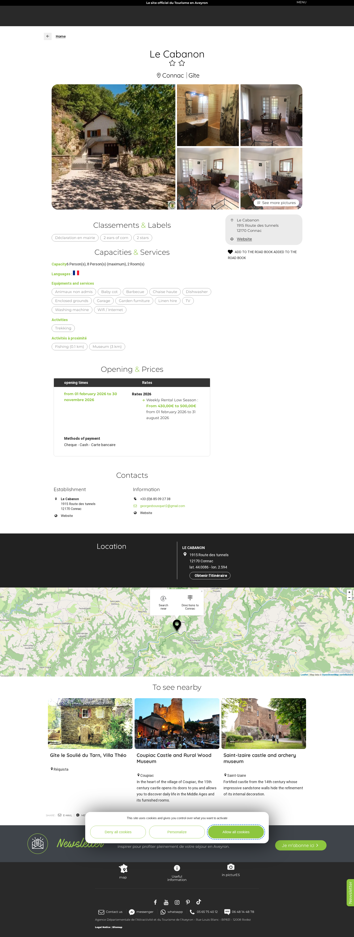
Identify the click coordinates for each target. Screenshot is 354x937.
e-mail (67, 815)
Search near (163, 607)
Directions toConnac (190, 607)
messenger (144, 912)
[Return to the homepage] (48, 36)
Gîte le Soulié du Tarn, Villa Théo (88, 755)
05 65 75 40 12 (207, 912)
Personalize (177, 832)
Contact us (114, 912)
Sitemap (117, 927)
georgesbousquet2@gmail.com (162, 506)
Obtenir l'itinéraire (211, 575)
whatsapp (175, 912)
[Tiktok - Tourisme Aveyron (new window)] (198, 901)
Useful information (177, 878)
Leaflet (304, 674)
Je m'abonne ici (298, 845)
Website (244, 239)
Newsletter (350, 893)
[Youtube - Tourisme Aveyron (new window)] (166, 901)
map (123, 877)
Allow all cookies (236, 832)
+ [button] (349, 592)
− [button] (349, 597)
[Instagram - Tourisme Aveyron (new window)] (177, 901)
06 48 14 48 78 (243, 912)
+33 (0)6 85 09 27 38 (155, 499)
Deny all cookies (118, 832)
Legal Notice (102, 927)
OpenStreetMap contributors (337, 674)
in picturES (231, 875)
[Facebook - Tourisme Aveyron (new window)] (155, 901)
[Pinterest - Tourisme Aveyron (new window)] (188, 901)
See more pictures (279, 203)
